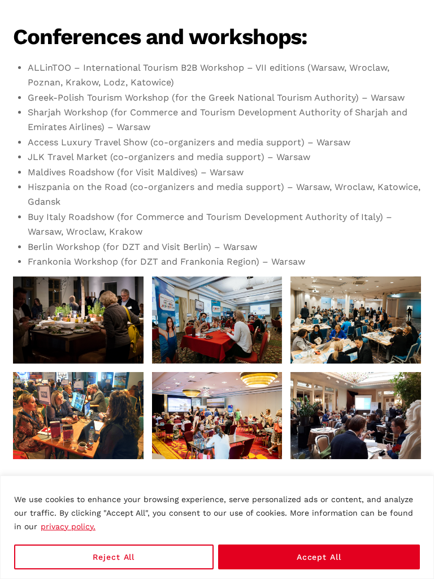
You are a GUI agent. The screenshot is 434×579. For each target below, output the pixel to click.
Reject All (113, 556)
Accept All (319, 556)
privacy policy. (68, 526)
